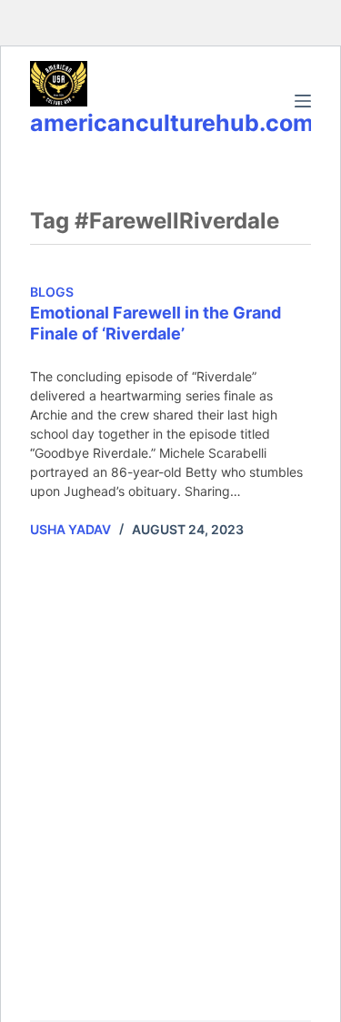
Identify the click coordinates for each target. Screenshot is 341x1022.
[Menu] (303, 101)
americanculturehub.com (172, 123)
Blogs (52, 291)
